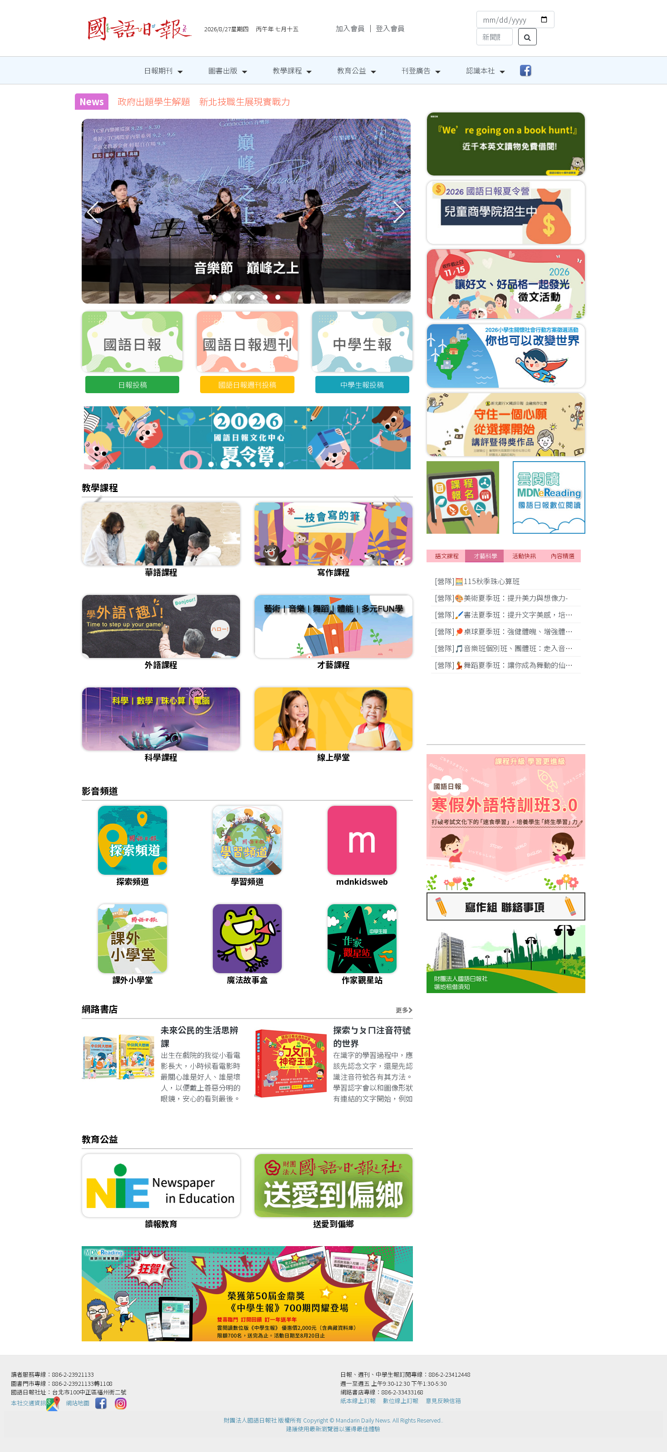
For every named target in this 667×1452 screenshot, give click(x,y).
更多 (402, 1009)
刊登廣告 (416, 70)
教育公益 (351, 70)
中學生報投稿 (362, 384)
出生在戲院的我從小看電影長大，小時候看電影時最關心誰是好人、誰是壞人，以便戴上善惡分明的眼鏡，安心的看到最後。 (200, 1076)
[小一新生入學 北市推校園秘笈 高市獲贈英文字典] (246, 224)
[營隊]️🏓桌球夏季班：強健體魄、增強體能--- (507, 631)
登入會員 (390, 28)
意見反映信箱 (443, 1400)
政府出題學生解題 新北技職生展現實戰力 (204, 101)
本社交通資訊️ (28, 1402)
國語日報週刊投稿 (247, 384)
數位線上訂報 (400, 1400)
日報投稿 (132, 384)
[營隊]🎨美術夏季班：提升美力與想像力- (501, 597)
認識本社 (480, 70)
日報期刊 (158, 70)
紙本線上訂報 (358, 1400)
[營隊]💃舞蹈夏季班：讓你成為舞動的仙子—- (508, 664)
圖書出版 (222, 70)
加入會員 (350, 28)
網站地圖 (77, 1402)
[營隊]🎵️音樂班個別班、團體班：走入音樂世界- (512, 648)
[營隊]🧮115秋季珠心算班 (477, 580)
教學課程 (287, 70)
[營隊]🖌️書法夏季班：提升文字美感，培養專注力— (518, 614)
